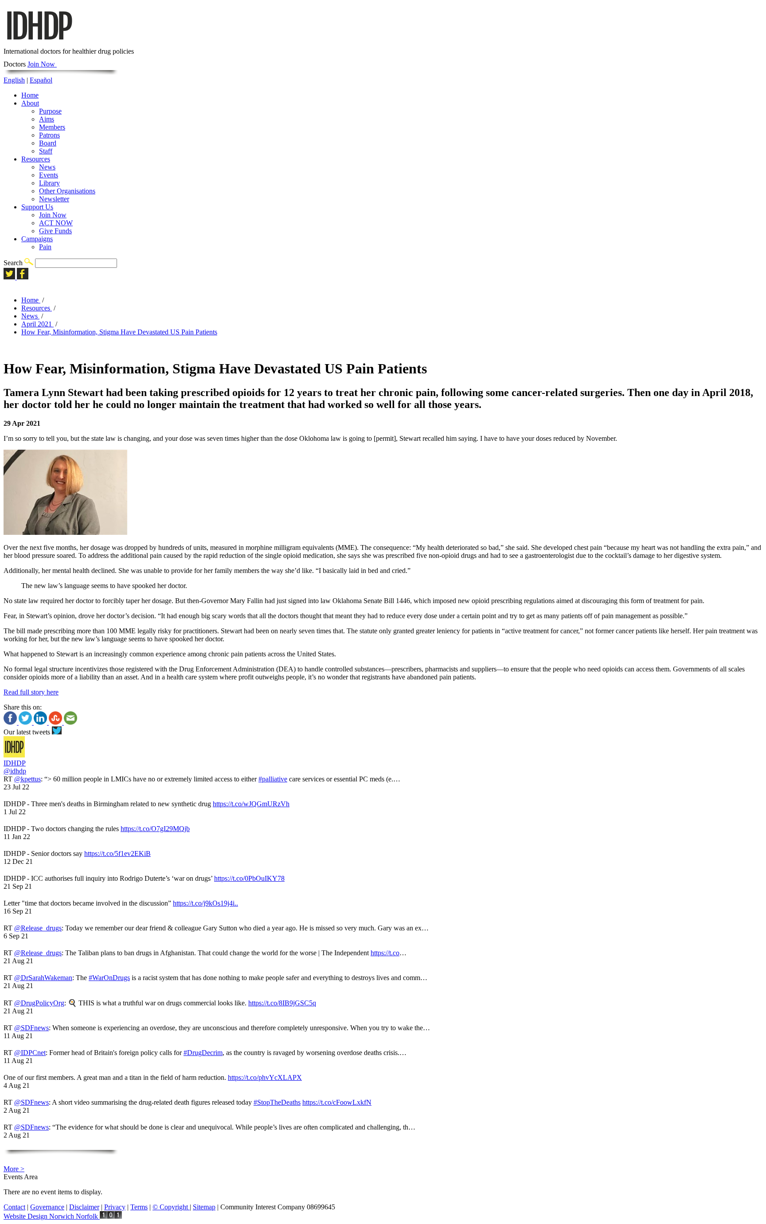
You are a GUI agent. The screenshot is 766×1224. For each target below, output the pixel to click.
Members (52, 127)
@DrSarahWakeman (43, 977)
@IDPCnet (30, 1052)
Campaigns (37, 239)
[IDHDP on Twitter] (10, 277)
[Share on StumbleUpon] (56, 722)
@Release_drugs (38, 928)
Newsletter (54, 199)
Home (30, 95)
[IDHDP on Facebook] (22, 277)
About (30, 103)
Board (47, 143)
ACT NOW (56, 223)
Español (41, 80)
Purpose (50, 111)
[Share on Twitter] (26, 722)
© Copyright (171, 1207)
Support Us (37, 207)
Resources (35, 159)
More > (14, 1169)
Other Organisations (67, 191)
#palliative (272, 779)
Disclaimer (84, 1207)
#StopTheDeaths (277, 1102)
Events (48, 175)
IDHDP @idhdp (15, 767)
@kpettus (27, 779)
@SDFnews (31, 1028)
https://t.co (385, 953)
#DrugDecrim (203, 1052)
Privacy (114, 1207)
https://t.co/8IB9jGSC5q (282, 1003)
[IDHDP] (39, 43)
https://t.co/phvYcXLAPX (265, 1077)
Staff (45, 151)
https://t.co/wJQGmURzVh (251, 804)
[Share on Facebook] (11, 722)
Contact (14, 1207)
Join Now (42, 64)
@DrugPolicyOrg (39, 1003)
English (14, 80)
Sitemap (204, 1207)
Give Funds (55, 231)
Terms (139, 1207)
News (47, 167)
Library (49, 183)
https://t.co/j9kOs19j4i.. (205, 903)
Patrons (49, 135)
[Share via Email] (70, 722)
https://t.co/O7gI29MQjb (155, 828)
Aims (46, 119)
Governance (47, 1207)
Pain (45, 247)
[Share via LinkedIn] (41, 722)
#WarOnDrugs (109, 977)
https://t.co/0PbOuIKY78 (249, 878)
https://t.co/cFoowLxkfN (336, 1102)
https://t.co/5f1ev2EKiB (117, 853)
